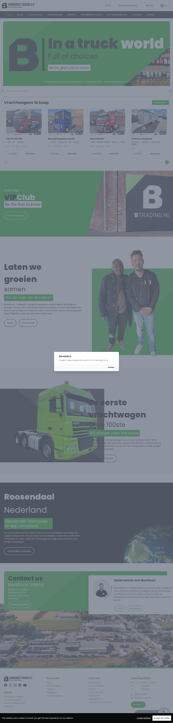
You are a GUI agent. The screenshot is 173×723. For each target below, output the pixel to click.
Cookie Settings (144, 718)
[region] (86, 718)
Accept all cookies (162, 718)
